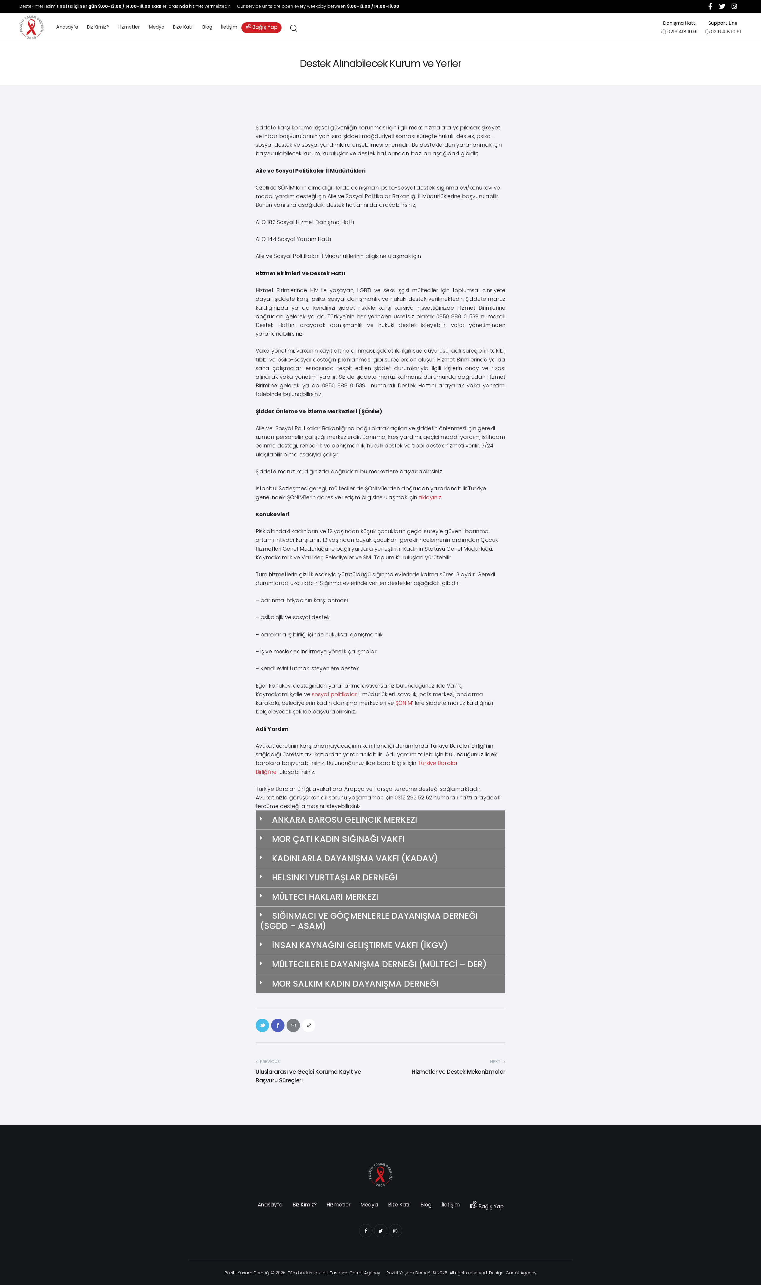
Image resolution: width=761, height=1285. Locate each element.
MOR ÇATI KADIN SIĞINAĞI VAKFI (338, 839)
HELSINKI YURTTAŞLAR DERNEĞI (334, 877)
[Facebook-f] (710, 6)
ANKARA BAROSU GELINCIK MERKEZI (344, 820)
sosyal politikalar (333, 694)
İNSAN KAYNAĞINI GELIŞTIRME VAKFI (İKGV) (360, 945)
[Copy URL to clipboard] (308, 1025)
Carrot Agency (364, 1273)
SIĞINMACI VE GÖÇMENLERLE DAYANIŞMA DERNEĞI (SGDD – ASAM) (369, 921)
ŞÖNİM (403, 703)
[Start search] (293, 28)
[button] (380, 820)
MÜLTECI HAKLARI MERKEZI (325, 897)
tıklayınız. (430, 497)
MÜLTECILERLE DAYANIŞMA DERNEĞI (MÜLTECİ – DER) (379, 964)
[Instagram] (734, 6)
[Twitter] (722, 6)
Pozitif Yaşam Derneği (247, 1273)
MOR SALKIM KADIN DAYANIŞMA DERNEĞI (355, 984)
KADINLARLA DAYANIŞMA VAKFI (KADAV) (355, 858)
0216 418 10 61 (682, 31)
